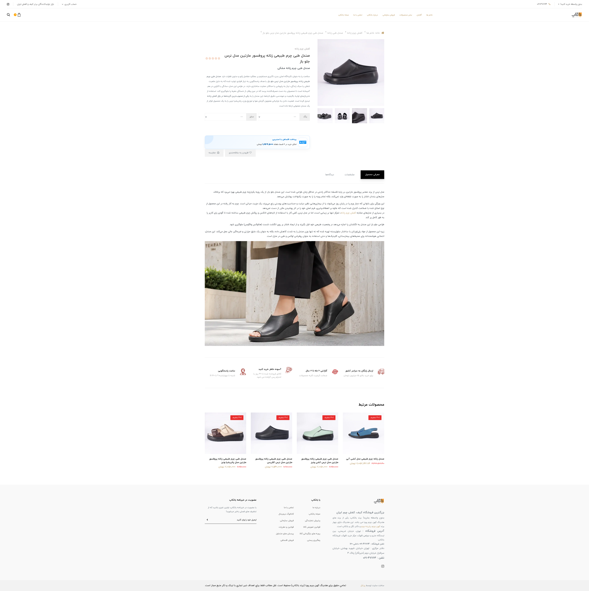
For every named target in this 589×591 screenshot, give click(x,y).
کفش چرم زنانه (348, 213)
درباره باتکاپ (372, 15)
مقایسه (212, 152)
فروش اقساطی (287, 540)
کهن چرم (376, 526)
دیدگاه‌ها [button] (329, 174)
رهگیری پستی (313, 540)
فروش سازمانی (389, 15)
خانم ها (429, 15)
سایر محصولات (405, 15)
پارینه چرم (366, 526)
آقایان (419, 15)
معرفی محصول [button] (372, 174)
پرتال (363, 585)
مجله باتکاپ (343, 15)
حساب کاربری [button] (70, 4)
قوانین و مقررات (286, 527)
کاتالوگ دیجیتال (286, 514)
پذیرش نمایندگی (312, 520)
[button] (17, 15)
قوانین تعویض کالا (311, 527)
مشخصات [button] (349, 174)
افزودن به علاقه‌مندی (239, 152)
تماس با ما (357, 15)
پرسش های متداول (285, 533)
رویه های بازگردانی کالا (310, 533)
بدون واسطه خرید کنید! (571, 4)
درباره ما (316, 507)
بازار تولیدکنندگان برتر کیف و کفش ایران (35, 4)
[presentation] (382, 116)
